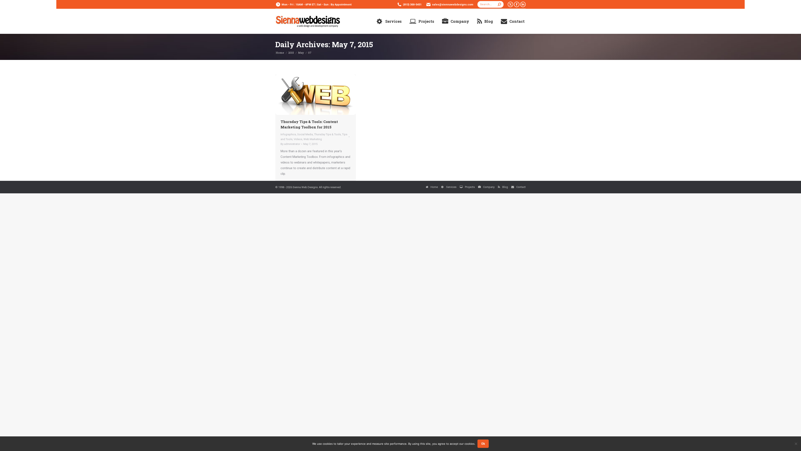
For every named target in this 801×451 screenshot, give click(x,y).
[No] (796, 444)
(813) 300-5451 (412, 4)
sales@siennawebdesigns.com (452, 4)
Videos (298, 139)
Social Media (305, 134)
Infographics (288, 134)
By (290, 144)
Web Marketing (313, 139)
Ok (483, 443)
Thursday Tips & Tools (327, 134)
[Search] (499, 4)
